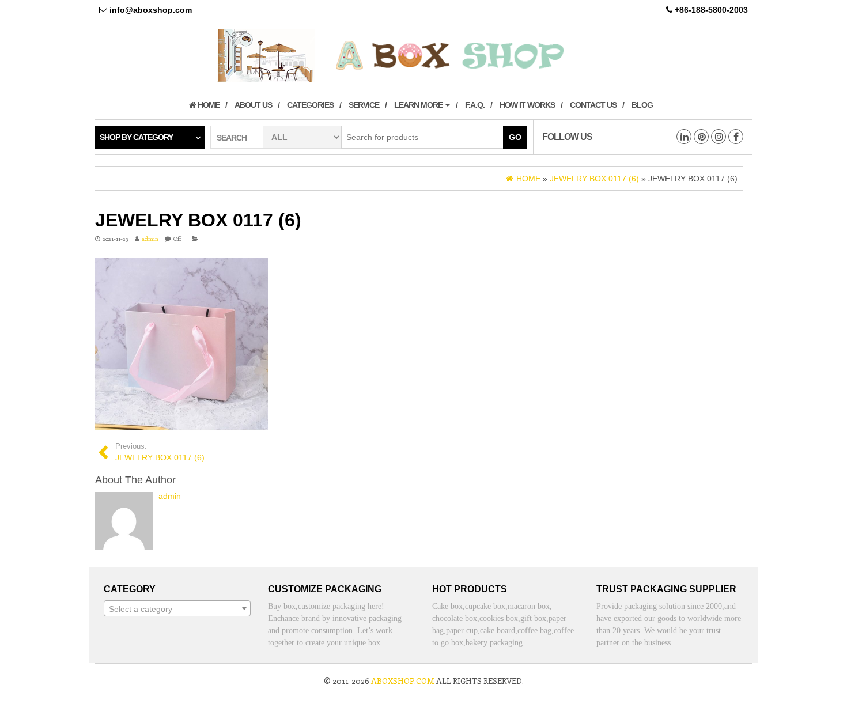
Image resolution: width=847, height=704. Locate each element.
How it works (527, 104)
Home (208, 104)
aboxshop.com (402, 680)
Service (364, 104)
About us (253, 104)
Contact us (593, 104)
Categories (310, 104)
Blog (642, 104)
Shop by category (136, 137)
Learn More (419, 104)
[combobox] (177, 608)
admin (150, 238)
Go (515, 137)
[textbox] (177, 609)
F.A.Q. (475, 104)
